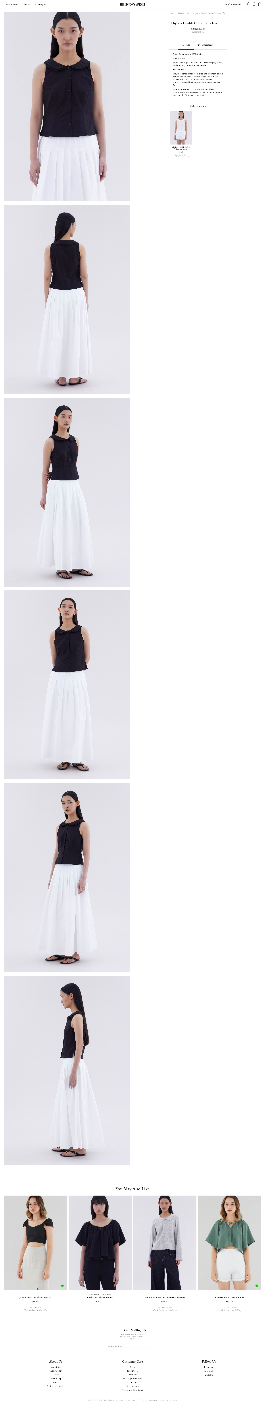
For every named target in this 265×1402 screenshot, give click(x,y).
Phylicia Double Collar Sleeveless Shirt (181, 148)
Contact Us (55, 1382)
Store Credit (132, 1382)
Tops (189, 13)
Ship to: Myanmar (233, 4)
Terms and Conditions (132, 1390)
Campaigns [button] (40, 4)
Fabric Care (132, 1371)
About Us (55, 1367)
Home (172, 13)
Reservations (133, 1386)
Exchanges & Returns (132, 1378)
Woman (180, 13)
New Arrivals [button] (12, 4)
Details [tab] (186, 44)
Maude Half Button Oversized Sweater (164, 1297)
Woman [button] (26, 4)
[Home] (132, 4)
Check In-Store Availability (181, 157)
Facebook (208, 1371)
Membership (55, 1378)
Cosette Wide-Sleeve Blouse (229, 1297)
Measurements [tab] (205, 44)
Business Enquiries (55, 1386)
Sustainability (56, 1371)
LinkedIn (209, 1375)
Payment (133, 1375)
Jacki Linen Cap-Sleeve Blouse (35, 1297)
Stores (56, 1375)
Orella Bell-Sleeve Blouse (100, 1297)
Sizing (132, 1367)
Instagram (208, 1367)
